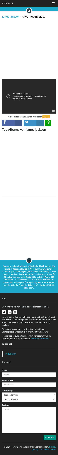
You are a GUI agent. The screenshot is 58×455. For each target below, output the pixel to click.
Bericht (5, 405)
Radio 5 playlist (20, 285)
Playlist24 (7, 3)
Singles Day (32, 282)
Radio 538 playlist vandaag (40, 274)
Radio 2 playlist (20, 269)
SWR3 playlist (36, 279)
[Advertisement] (29, 48)
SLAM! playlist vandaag (13, 271)
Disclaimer (44, 449)
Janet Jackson (11, 16)
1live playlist (19, 274)
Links (53, 449)
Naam (5, 370)
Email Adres (7, 380)
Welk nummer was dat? (40, 269)
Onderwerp (7, 390)
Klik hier (46, 117)
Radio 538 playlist (34, 277)
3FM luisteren (21, 279)
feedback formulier (40, 338)
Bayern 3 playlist (38, 285)
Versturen (49, 437)
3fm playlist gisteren (13, 277)
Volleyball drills (35, 266)
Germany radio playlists (14, 266)
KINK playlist (18, 282)
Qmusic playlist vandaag (38, 271)
